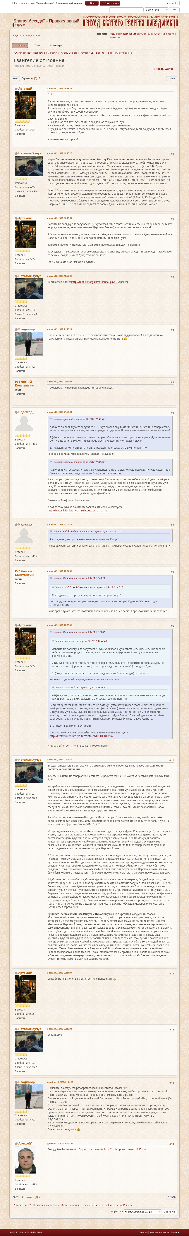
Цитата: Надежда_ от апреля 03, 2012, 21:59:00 (79, 632)
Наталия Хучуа (29, 153)
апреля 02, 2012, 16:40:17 (59, 153)
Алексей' (25, 1143)
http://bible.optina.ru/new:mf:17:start (126, 1149)
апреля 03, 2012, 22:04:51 (59, 571)
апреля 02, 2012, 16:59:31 (59, 275)
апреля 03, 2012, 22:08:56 (59, 759)
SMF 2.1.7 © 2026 (17, 1232)
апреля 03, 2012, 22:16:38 (59, 1028)
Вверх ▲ (175, 1232)
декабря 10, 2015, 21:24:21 (60, 1082)
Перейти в (117, 1211)
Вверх (16, 1197)
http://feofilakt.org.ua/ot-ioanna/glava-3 (95, 282)
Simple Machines (34, 1232)
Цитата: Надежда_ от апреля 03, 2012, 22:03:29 (79, 578)
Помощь (143, 1232)
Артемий (25, 89)
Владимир (26, 329)
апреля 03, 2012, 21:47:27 (59, 381)
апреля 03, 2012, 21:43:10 (59, 329)
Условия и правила (159, 1232)
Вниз (16, 78)
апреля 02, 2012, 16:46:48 (59, 218)
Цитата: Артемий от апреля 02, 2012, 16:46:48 (79, 419)
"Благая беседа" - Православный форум (45, 22)
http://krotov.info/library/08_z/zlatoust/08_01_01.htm (78, 510)
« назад (159, 68)
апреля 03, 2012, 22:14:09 (59, 972)
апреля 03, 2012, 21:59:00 (59, 412)
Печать (172, 78)
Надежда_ (26, 412)
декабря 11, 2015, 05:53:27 (60, 1143)
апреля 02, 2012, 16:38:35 (59, 88)
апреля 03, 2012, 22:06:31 (59, 625)
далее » (170, 68)
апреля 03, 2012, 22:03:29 (59, 524)
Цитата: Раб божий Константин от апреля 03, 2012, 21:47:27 (87, 531)
